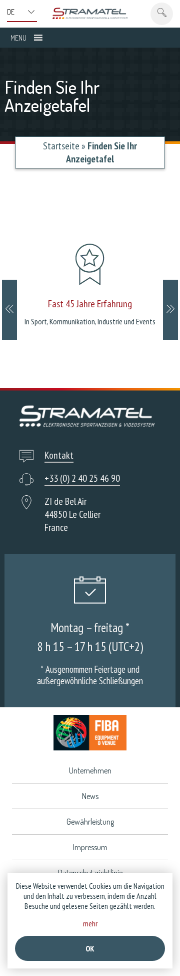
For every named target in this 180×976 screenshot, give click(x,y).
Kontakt (59, 455)
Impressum (90, 847)
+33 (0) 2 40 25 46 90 (82, 478)
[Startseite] (90, 13)
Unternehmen (90, 770)
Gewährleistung (90, 822)
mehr (90, 923)
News (90, 796)
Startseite (61, 145)
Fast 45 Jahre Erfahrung (90, 303)
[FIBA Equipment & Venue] (90, 732)
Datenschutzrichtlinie (90, 873)
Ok (90, 948)
